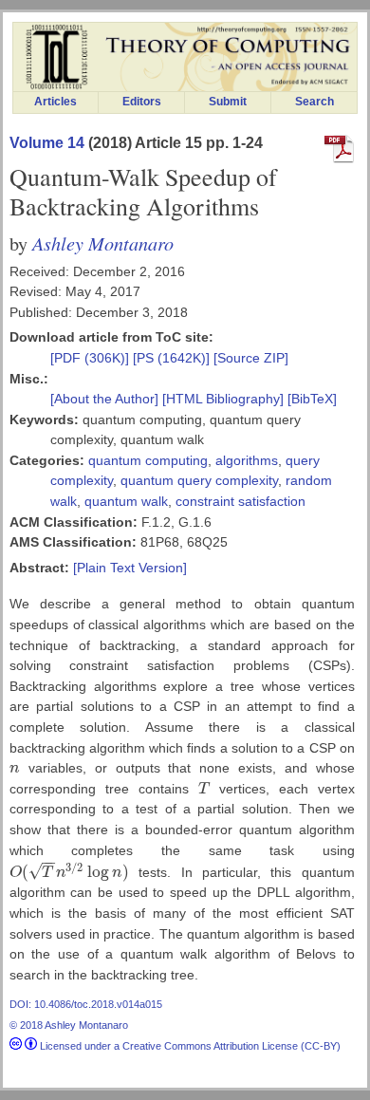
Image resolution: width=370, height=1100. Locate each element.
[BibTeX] (312, 398)
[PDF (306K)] (91, 357)
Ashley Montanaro (103, 242)
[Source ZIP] (250, 357)
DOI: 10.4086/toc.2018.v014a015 (85, 1004)
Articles (55, 101)
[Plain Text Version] (130, 567)
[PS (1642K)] (173, 357)
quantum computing (148, 460)
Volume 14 (46, 143)
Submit (228, 101)
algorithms (246, 460)
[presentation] (15, 767)
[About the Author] (106, 398)
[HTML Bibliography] (223, 398)
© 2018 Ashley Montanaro (68, 1025)
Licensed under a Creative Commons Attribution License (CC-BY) (189, 1046)
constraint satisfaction (240, 501)
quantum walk (126, 501)
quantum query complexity (199, 480)
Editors (141, 101)
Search (314, 101)
